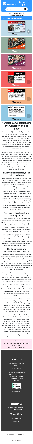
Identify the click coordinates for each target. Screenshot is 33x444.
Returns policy (16, 421)
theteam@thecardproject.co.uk (16, 407)
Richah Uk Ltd (16, 368)
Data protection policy (16, 418)
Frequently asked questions (16, 388)
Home (9, 13)
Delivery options (16, 391)
